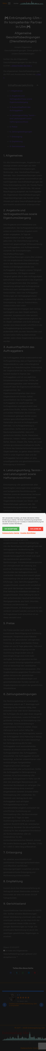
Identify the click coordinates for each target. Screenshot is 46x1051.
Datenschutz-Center (10, 533)
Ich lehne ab (35, 529)
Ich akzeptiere (11, 529)
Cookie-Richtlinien (28, 533)
